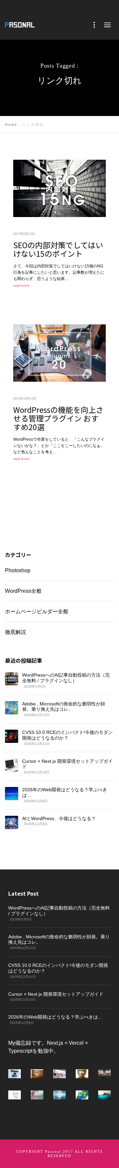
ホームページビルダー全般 (36, 611)
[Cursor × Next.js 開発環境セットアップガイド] (11, 764)
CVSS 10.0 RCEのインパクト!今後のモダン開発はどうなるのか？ (67, 735)
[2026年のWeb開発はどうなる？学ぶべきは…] (11, 793)
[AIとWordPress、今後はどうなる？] (11, 822)
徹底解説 (15, 632)
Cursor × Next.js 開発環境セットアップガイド (67, 763)
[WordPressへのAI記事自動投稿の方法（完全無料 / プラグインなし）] (11, 679)
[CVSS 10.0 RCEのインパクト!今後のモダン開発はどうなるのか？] (11, 736)
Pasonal (53, 1151)
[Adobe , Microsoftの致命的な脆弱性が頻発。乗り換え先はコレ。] (11, 707)
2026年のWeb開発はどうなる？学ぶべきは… (64, 792)
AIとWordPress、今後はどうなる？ (59, 818)
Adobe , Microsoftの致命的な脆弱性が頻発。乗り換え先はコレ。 (63, 706)
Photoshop (17, 570)
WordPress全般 (23, 590)
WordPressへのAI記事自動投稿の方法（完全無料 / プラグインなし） (66, 677)
